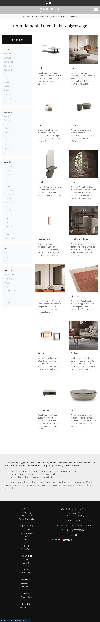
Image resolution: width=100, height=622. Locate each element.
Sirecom (7, 94)
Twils (5, 102)
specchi (7, 144)
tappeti (7, 148)
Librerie (27, 529)
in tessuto (8, 230)
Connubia (7, 58)
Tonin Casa (8, 98)
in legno (7, 194)
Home (25, 16)
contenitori (8, 120)
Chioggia (7, 282)
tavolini (6, 152)
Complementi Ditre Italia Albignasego (64, 16)
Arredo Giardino (26, 607)
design (6, 256)
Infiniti (6, 74)
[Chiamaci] (46, 3)
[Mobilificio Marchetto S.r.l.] (50, 9)
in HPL (6, 182)
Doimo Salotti (9, 70)
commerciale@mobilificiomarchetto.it (76, 525)
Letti (26, 559)
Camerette (26, 572)
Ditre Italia (8, 66)
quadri (6, 136)
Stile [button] (6, 248)
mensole (7, 124)
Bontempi (7, 54)
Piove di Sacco (9, 290)
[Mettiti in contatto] (50, 3)
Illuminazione (26, 583)
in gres (7, 178)
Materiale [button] (8, 162)
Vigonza (7, 302)
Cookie (10, 620)
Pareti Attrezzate (26, 533)
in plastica (8, 226)
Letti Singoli (26, 566)
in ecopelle (8, 174)
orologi (6, 128)
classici (7, 252)
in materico (8, 202)
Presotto (7, 86)
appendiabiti (9, 116)
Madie (26, 536)
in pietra (7, 222)
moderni (7, 260)
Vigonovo (7, 298)
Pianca (6, 82)
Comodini (26, 563)
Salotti (26, 539)
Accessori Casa (33, 16)
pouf (5, 132)
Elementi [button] (8, 112)
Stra (5, 294)
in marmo (7, 198)
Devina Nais (8, 62)
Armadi (26, 569)
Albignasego (8, 278)
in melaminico (9, 210)
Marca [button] (6, 49)
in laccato (8, 186)
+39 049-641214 (75, 520)
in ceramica (8, 166)
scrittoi (6, 140)
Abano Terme (9, 274)
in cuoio (7, 170)
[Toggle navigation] (96, 9)
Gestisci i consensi (23, 620)
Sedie (26, 546)
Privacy (3, 620)
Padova (6, 286)
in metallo (8, 214)
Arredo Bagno (26, 549)
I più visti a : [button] (9, 270)
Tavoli (26, 542)
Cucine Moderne (26, 516)
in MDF (6, 206)
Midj (5, 78)
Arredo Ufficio (26, 597)
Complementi (44, 16)
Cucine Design (26, 512)
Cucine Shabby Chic (27, 519)
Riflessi (6, 90)
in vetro (7, 234)
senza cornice (9, 238)
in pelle (7, 218)
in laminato (8, 190)
